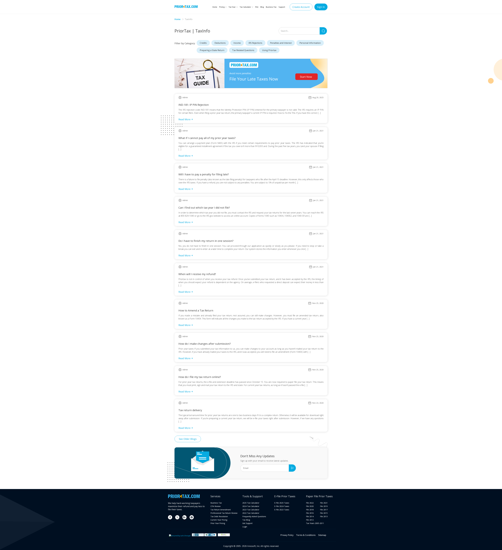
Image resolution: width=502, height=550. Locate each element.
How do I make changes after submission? (204, 343)
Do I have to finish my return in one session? (205, 241)
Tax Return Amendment (220, 510)
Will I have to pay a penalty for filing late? (203, 174)
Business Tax (271, 7)
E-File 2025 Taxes (281, 503)
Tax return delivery (190, 410)
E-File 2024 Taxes (281, 506)
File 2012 (310, 520)
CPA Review (215, 506)
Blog (262, 7)
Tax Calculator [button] (245, 7)
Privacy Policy (286, 535)
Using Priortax (269, 50)
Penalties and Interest (281, 42)
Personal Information (310, 42)
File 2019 (324, 506)
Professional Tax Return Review (223, 513)
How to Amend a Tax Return (195, 310)
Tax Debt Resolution (219, 516)
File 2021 (324, 503)
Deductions (220, 42)
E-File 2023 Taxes (281, 510)
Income (237, 42)
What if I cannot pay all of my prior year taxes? (206, 138)
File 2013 (324, 516)
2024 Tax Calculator (250, 506)
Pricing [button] (221, 7)
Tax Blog (246, 520)
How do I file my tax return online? (199, 377)
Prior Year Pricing (217, 523)
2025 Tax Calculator (250, 503)
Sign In (321, 7)
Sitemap (322, 535)
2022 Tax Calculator (250, 513)
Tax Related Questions (243, 50)
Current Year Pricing (218, 520)
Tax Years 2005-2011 (315, 523)
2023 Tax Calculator (250, 510)
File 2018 (310, 510)
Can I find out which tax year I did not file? (204, 207)
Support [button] (282, 7)
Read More (184, 119)
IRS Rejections (255, 42)
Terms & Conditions (306, 535)
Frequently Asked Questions (254, 516)
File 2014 (310, 516)
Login (244, 527)
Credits (203, 42)
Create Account (301, 7)
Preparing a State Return (212, 50)
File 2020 (310, 506)
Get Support (247, 523)
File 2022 (310, 503)
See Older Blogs (188, 438)
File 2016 (310, 513)
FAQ (256, 7)
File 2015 (324, 513)
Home (214, 7)
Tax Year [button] (232, 7)
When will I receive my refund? (197, 274)
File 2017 (324, 510)
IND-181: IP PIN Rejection (193, 105)
